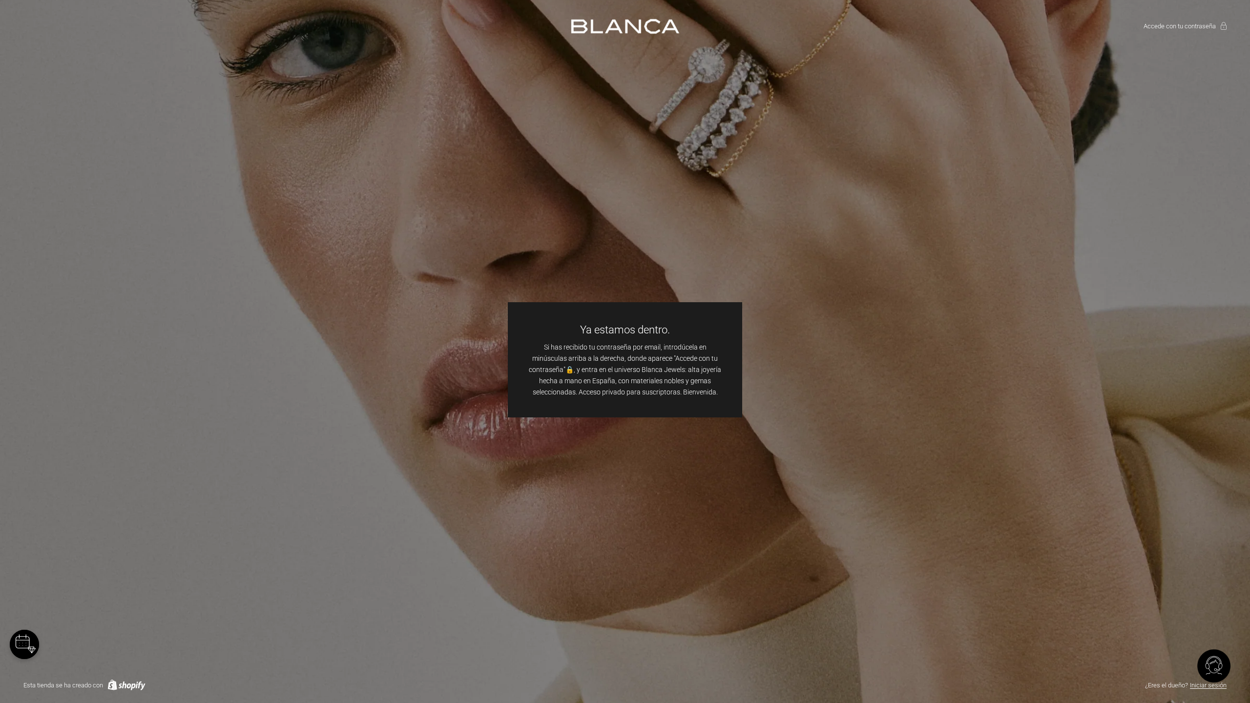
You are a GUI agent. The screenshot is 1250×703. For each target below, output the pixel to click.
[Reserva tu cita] (24, 644)
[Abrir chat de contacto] (1213, 666)
